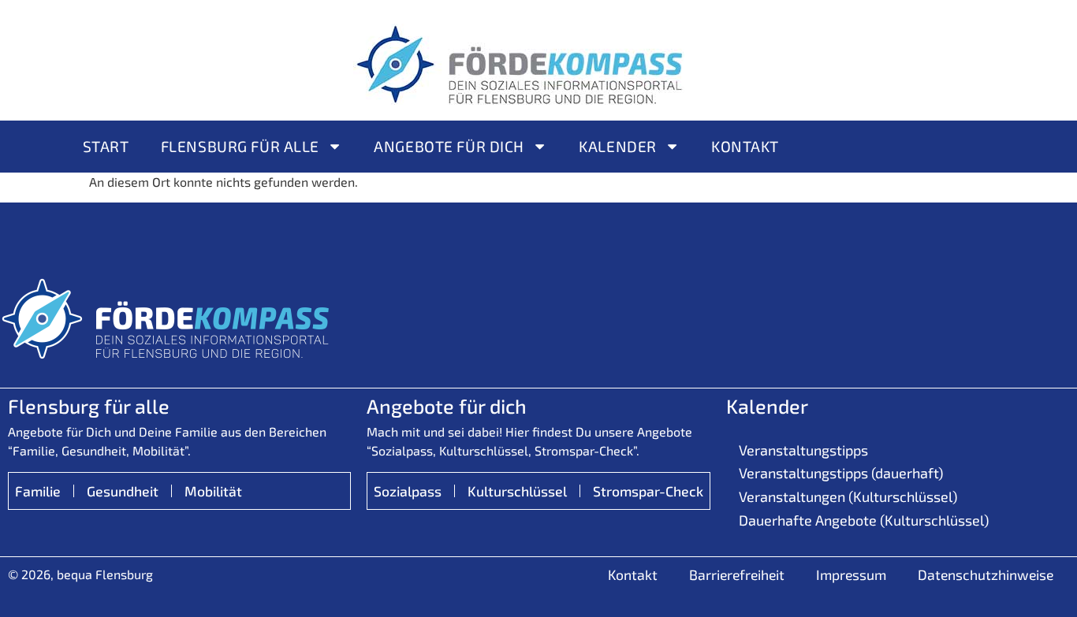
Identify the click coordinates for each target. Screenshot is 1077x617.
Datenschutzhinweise (985, 574)
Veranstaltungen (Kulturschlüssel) (848, 496)
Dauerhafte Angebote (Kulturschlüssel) (864, 520)
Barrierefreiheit (736, 574)
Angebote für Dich (449, 146)
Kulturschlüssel (517, 491)
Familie (38, 491)
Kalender (618, 146)
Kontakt (745, 146)
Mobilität (213, 491)
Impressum (851, 574)
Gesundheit (122, 491)
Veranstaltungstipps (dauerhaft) (841, 472)
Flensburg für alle (240, 146)
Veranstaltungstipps (803, 450)
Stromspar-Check (648, 491)
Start (106, 146)
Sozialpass (408, 491)
